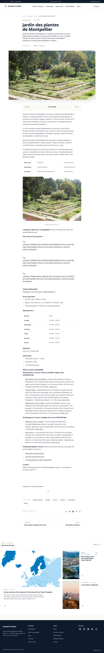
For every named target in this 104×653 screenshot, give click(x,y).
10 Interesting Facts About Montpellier (38, 460)
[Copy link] (79, 511)
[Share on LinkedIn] (73, 511)
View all (97, 544)
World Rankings (69, 6)
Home (23, 16)
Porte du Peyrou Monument (34, 457)
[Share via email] (76, 511)
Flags (29, 635)
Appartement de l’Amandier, (34, 403)
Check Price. (56, 442)
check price (53, 387)
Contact (55, 642)
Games (79, 6)
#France (55, 500)
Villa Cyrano (29, 432)
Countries (30, 638)
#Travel (26, 503)
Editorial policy (57, 635)
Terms (55, 629)
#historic (62, 500)
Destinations (49, 6)
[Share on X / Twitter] (66, 511)
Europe (35, 16)
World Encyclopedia (38, 6)
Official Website (49, 292)
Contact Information (30, 289)
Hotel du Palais (30, 390)
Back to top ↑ (97, 650)
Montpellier (29, 16)
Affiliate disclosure (58, 638)
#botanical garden (38, 500)
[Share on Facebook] (69, 511)
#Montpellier (71, 500)
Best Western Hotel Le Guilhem (36, 379)
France (42, 119)
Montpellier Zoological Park (34, 453)
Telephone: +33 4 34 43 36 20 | (33, 292)
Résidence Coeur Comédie (34, 422)
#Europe (48, 500)
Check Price (66, 400)
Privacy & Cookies (58, 632)
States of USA (59, 6)
